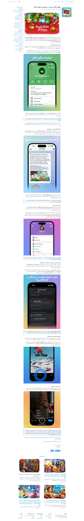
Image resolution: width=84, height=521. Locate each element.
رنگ (42, 50)
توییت (52, 450)
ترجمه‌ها (20, 516)
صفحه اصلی (72, 1)
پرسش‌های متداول (48, 515)
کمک (67, 1)
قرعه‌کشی (45, 48)
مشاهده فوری (19, 518)
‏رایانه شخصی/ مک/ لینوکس (29, 515)
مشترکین (54, 48)
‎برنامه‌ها (62, 1)
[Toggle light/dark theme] (82, 1)
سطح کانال (54, 123)
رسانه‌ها (50, 518)
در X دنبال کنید (11, 1)
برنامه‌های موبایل (40, 513)
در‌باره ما (50, 513)
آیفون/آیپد (41, 515)
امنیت (54, 1)
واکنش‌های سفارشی (45, 124)
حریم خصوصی (49, 516)
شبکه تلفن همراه (40, 518)
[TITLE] (42, 365)
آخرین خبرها (19, 7)
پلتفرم (21, 513)
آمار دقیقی (47, 339)
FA (18, 1)
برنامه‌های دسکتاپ (31, 513)
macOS (33, 516)
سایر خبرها (42, 456)
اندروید (41, 516)
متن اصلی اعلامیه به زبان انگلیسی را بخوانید (50, 9)
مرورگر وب (32, 518)
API (58, 1)
